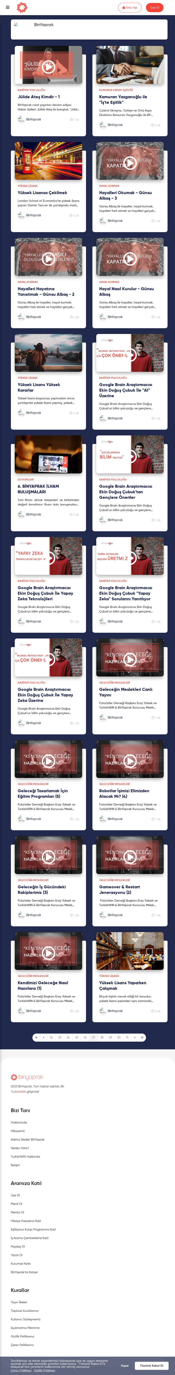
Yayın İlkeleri (19, 1302)
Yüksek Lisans (28, 186)
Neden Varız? (20, 1148)
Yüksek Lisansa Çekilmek (42, 193)
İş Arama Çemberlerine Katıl (29, 1238)
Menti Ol (16, 1203)
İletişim (15, 1165)
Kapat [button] (124, 1365)
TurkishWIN (18, 1091)
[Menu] (7, 7)
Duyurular (26, 479)
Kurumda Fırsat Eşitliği (116, 90)
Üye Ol (154, 7)
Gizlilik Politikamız (22, 1336)
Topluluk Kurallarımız (25, 1310)
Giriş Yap (133, 7)
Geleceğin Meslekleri (114, 682)
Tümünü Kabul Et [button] (151, 1365)
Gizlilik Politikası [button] (44, 1370)
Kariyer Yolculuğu (31, 90)
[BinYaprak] (40, 124)
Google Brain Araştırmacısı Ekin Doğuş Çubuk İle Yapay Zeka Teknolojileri (45, 593)
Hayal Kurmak (109, 186)
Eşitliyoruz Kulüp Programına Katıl (33, 1229)
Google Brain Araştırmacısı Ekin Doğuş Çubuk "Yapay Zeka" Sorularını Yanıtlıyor (125, 593)
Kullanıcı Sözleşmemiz (26, 1319)
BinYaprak (44, 25)
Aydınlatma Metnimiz (25, 1328)
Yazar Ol (16, 1255)
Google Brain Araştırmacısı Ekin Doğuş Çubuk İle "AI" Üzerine (125, 390)
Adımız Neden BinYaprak (28, 1139)
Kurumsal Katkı (21, 1263)
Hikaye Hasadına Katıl (26, 1221)
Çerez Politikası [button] (21, 1370)
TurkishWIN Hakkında (25, 1156)
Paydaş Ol (18, 1246)
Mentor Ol (17, 1212)
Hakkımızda (19, 1122)
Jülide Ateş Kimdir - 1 (39, 97)
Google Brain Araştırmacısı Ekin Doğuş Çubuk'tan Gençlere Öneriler (125, 492)
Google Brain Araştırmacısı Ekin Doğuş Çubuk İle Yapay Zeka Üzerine (45, 695)
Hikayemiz (18, 1131)
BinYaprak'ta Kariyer (24, 1272)
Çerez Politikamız (22, 1345)
